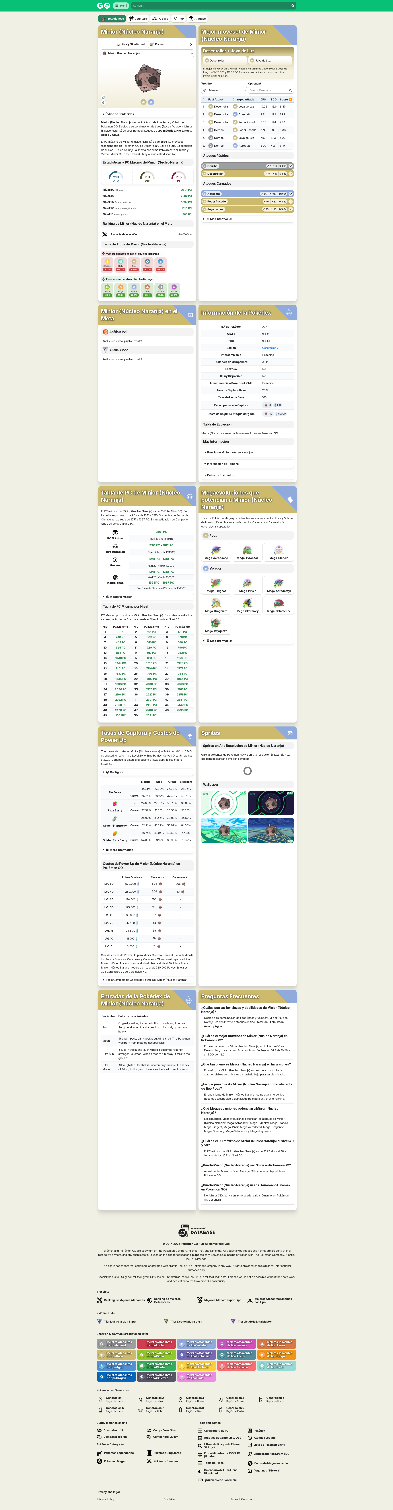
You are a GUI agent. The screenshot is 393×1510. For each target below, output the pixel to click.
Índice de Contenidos (120, 114)
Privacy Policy (105, 1499)
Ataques (200, 18)
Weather (207, 83)
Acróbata (245, 114)
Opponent (254, 83)
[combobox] (211, 5)
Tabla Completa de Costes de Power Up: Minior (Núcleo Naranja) (146, 979)
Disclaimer (169, 1499)
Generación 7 (270, 347)
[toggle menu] (293, 5)
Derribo (219, 130)
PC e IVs (163, 18)
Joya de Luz (263, 60)
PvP (181, 18)
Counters (141, 18)
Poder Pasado (247, 122)
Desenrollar (217, 60)
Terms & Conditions (242, 1499)
